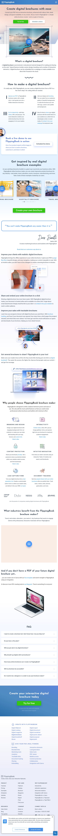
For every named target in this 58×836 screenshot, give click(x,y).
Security (20, 814)
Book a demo (38, 809)
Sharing (14, 761)
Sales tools (33, 752)
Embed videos (37, 428)
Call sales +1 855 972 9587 (42, 811)
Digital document (35, 730)
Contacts (20, 811)
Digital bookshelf (17, 737)
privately (20, 454)
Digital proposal (34, 737)
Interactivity (38, 786)
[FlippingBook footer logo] (8, 776)
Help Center (4, 809)
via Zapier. (23, 486)
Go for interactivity (13, 112)
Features (3, 786)
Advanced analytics (40, 790)
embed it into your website (44, 303)
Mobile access (34, 756)
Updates (3, 795)
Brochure (20, 790)
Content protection (35, 759)
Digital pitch (33, 739)
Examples (3, 790)
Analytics (14, 754)
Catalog (20, 788)
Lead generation (35, 749)
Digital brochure (17, 734)
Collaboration (34, 761)
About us (20, 809)
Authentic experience (40, 788)
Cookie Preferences (20, 829)
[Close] (52, 817)
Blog (2, 811)
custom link (19, 437)
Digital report (34, 728)
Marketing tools (16, 752)
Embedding (15, 763)
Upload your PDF (12, 96)
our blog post (28, 584)
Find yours (21, 802)
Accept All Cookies (36, 829)
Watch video (15, 439)
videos (10, 114)
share (47, 112)
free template (28, 577)
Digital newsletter (35, 732)
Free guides (4, 814)
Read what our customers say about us (29, 249)
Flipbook (20, 786)
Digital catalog (16, 730)
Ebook (13, 739)
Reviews (3, 797)
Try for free (29, 703)
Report (20, 797)
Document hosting (17, 759)
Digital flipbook (16, 728)
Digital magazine (17, 732)
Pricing (3, 788)
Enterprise (4, 793)
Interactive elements (36, 747)
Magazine (20, 793)
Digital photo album (36, 734)
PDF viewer (33, 754)
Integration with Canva (37, 763)
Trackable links (16, 756)
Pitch (19, 800)
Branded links (16, 749)
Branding (14, 747)
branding (51, 96)
